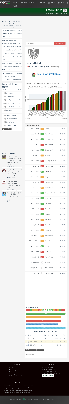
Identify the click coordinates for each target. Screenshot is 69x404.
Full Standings (30, 350)
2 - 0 (42, 150)
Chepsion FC (48, 177)
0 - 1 (42, 134)
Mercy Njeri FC (35, 134)
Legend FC (36, 166)
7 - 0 (42, 182)
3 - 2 (42, 166)
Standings (42, 3)
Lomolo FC (36, 155)
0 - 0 (42, 187)
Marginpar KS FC (50, 193)
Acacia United (35, 128)
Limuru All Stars (49, 139)
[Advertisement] (46, 29)
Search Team (60, 43)
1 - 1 (42, 128)
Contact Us (13, 372)
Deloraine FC (48, 171)
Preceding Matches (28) (32, 125)
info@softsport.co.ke (50, 371)
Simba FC (48, 198)
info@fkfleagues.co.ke (50, 369)
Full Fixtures (40, 350)
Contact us (6, 386)
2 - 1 (42, 171)
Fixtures (12, 368)
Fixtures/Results (28, 3)
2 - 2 (42, 235)
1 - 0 (42, 139)
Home (16, 3)
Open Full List (7, 129)
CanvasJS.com (64, 118)
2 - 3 (42, 251)
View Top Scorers (30, 354)
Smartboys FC (49, 150)
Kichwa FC (36, 187)
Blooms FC (36, 182)
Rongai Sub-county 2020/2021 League (49, 74)
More (17, 6)
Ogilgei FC (48, 128)
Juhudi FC (36, 144)
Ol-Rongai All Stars (50, 160)
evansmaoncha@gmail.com (52, 373)
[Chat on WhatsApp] (48, 375)
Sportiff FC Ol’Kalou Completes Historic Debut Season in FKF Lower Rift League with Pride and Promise (14, 160)
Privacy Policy (14, 374)
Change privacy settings (17, 376)
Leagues (52, 3)
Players (61, 3)
